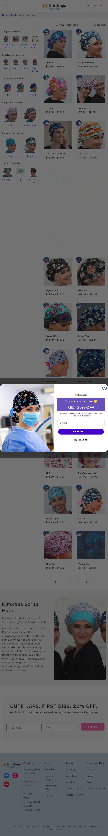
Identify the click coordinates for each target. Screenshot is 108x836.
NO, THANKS (81, 440)
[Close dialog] (105, 388)
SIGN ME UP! (81, 432)
